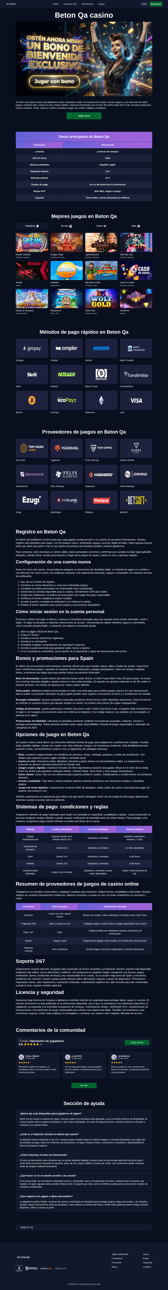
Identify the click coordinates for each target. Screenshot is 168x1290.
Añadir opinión (137, 1043)
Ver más (84, 1085)
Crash (99, 226)
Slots (134, 226)
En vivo (64, 226)
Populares (30, 226)
